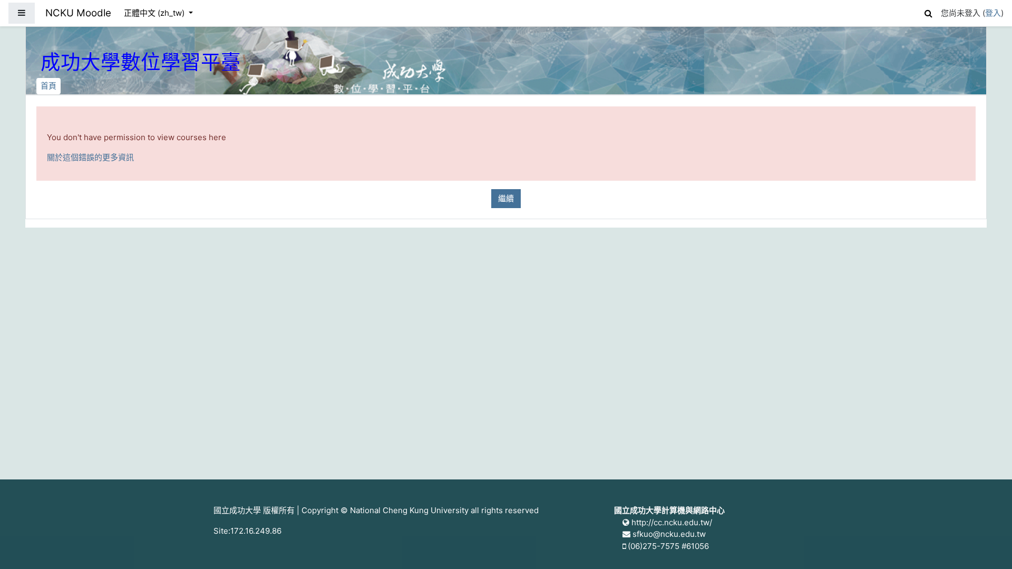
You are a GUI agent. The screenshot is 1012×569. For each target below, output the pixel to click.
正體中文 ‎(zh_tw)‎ (155, 13)
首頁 (48, 86)
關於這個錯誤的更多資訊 (90, 157)
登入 (993, 13)
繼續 (506, 198)
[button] (928, 12)
